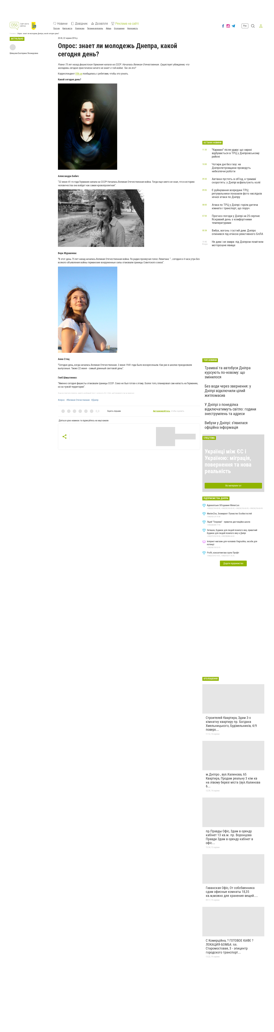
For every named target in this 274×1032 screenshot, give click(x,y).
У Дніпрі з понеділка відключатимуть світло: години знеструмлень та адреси (230, 409)
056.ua (78, 73)
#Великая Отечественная (78, 400)
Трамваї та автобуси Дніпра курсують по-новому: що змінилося (228, 372)
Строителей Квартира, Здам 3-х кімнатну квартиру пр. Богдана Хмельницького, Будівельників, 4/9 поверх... (231, 724)
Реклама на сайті (127, 23)
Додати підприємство (233, 563)
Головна (13, 34)
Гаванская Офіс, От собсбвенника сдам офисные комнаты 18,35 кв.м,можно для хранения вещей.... (232, 892)
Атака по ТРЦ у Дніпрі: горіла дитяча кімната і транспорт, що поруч (235, 206)
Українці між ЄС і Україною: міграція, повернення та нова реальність (228, 461)
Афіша (108, 28)
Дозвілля (101, 23)
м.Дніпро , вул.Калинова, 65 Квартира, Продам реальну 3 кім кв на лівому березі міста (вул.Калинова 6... (233, 780)
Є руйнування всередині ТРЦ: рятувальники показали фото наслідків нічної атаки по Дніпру (237, 193)
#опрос (61, 400)
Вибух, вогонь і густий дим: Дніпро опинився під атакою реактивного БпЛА (237, 232)
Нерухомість (132, 28)
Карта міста (67, 28)
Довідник (81, 23)
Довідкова (79, 28)
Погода (56, 28)
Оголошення (119, 28)
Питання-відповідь (95, 28)
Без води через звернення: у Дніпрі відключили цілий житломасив (228, 391)
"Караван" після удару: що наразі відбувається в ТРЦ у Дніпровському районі (235, 153)
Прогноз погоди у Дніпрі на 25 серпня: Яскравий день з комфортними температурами (236, 219)
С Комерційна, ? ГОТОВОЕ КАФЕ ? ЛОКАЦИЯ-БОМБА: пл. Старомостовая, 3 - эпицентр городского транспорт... (229, 946)
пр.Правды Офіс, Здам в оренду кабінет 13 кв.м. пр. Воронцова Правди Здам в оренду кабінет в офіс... (229, 837)
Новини (62, 23)
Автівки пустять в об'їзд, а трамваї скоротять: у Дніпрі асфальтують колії (236, 180)
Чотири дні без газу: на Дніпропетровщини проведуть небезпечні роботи (231, 168)
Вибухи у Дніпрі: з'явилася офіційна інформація (226, 425)
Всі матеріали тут (233, 485)
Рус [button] (245, 26)
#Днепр (94, 400)
